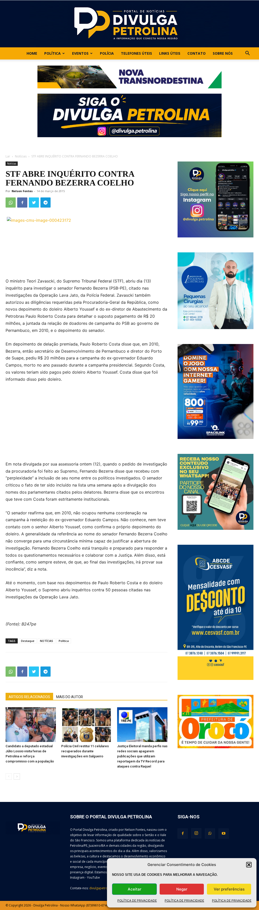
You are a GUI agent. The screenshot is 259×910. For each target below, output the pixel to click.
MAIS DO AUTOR (69, 697)
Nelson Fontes (22, 191)
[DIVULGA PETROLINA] (129, 23)
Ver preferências (229, 889)
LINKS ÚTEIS (169, 53)
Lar (8, 156)
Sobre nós (223, 53)
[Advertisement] (86, 425)
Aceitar (134, 889)
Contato (196, 53)
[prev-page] (9, 776)
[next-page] (17, 776)
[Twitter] (34, 202)
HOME (32, 53)
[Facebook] (22, 202)
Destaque (27, 641)
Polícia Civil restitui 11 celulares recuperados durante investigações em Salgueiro (85, 751)
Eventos (80, 53)
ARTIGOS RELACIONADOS (29, 697)
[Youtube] (224, 833)
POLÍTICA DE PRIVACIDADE (137, 900)
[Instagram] (196, 833)
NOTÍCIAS (46, 641)
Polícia (107, 53)
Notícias (21, 156)
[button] (248, 864)
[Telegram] (45, 202)
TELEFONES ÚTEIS (136, 53)
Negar (181, 889)
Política (52, 53)
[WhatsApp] (11, 202)
